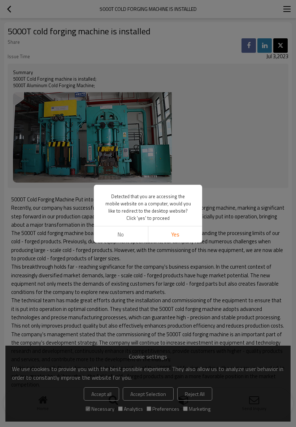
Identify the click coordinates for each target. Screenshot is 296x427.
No (121, 234)
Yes (175, 234)
